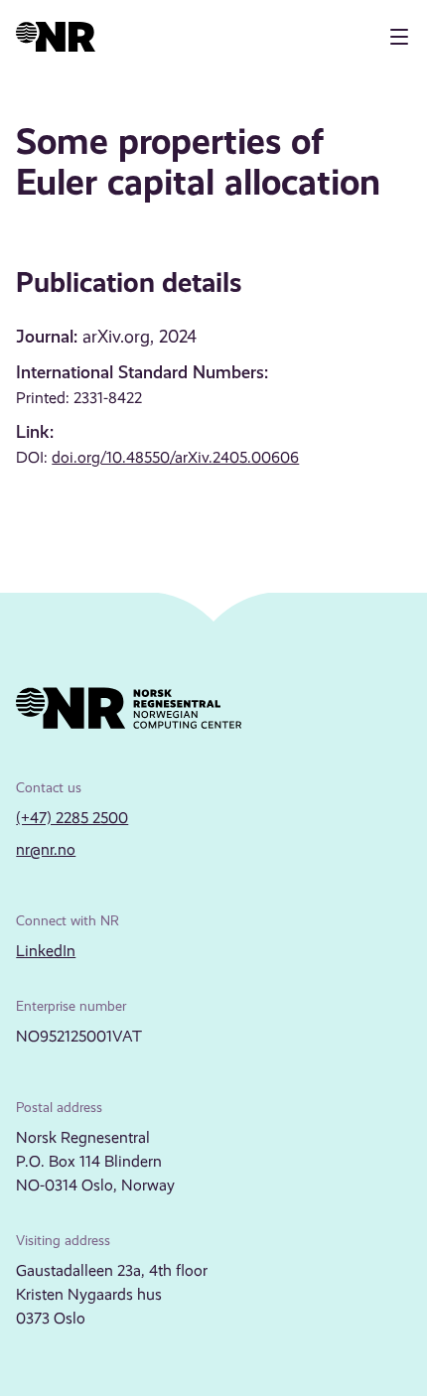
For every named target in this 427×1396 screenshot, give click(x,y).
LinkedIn (45, 950)
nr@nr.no (45, 849)
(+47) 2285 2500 (72, 817)
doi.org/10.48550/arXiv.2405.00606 (175, 457)
